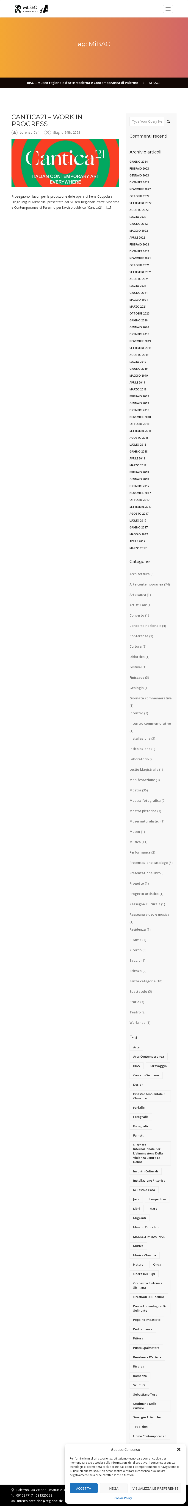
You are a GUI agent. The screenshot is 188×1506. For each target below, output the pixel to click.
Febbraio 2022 (139, 244)
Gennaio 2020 (139, 327)
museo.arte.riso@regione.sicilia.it (44, 1501)
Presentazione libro (145, 873)
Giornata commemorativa (151, 698)
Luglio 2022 (138, 217)
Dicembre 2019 (139, 334)
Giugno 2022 (139, 224)
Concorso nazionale (145, 625)
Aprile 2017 (137, 541)
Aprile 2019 (137, 382)
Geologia (137, 688)
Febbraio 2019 (139, 396)
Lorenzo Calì (29, 132)
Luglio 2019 (138, 362)
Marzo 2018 (138, 465)
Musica (135, 842)
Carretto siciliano (146, 1075)
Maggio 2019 (139, 376)
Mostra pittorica (143, 811)
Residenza (138, 929)
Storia (134, 1002)
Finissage (137, 677)
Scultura (139, 1385)
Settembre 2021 (141, 272)
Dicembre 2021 (139, 251)
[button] (179, 1449)
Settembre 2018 (141, 431)
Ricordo (136, 950)
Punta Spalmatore (146, 1348)
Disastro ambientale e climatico (149, 1096)
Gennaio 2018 (139, 479)
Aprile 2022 (137, 237)
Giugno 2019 (139, 369)
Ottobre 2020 (139, 313)
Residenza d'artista (147, 1357)
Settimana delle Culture (145, 1406)
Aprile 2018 (137, 458)
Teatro (135, 1012)
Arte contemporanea (146, 584)
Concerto (137, 615)
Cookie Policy (123, 1498)
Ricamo (135, 940)
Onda (157, 1264)
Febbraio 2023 (139, 168)
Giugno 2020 (139, 320)
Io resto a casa (144, 1190)
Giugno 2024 (139, 162)
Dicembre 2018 (139, 410)
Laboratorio (139, 759)
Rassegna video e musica (149, 914)
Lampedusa (157, 1199)
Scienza (136, 971)
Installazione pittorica (149, 1180)
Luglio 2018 (138, 445)
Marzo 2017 (138, 548)
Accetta (83, 1488)
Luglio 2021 (138, 286)
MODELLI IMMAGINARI (149, 1237)
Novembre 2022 (140, 189)
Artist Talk (138, 605)
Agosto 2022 (139, 210)
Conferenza (139, 636)
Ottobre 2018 (139, 424)
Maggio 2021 (139, 300)
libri (136, 1208)
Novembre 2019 (140, 341)
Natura (138, 1264)
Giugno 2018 (139, 451)
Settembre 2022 (141, 203)
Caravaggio (158, 1066)
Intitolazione (140, 749)
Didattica (137, 657)
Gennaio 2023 (139, 175)
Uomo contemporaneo (149, 1436)
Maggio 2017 (139, 534)
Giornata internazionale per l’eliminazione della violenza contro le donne (148, 1153)
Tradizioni (141, 1427)
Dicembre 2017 (139, 486)
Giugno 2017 (139, 527)
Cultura (136, 646)
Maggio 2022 (139, 231)
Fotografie (141, 1126)
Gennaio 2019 (139, 403)
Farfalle (139, 1107)
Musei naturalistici (145, 821)
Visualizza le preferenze (156, 1488)
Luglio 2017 (138, 520)
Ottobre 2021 (139, 265)
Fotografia (141, 1117)
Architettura (140, 574)
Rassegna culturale (145, 904)
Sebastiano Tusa (145, 1394)
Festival (136, 667)
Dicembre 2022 (139, 182)
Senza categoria (143, 981)
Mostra (135, 790)
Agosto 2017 (139, 514)
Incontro (136, 713)
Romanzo (140, 1376)
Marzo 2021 (138, 307)
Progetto (137, 883)
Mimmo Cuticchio (145, 1227)
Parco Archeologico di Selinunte (149, 1308)
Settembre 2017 (141, 507)
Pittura (138, 1338)
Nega (113, 1488)
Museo (135, 831)
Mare (153, 1208)
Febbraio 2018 (139, 472)
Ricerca (138, 1366)
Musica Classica (144, 1255)
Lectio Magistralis (144, 769)
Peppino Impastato (146, 1320)
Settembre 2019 (141, 348)
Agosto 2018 (139, 438)
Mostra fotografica (145, 800)
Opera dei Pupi (144, 1274)
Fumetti (138, 1135)
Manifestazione (142, 780)
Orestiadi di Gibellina (149, 1297)
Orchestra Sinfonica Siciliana (147, 1285)
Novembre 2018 (140, 417)
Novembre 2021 (140, 258)
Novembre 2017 (140, 493)
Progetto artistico (144, 893)
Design (138, 1084)
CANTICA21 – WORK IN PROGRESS (47, 120)
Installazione (140, 738)
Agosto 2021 (139, 279)
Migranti (139, 1218)
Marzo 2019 (138, 389)
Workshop (138, 1022)
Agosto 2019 (139, 355)
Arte (136, 1047)
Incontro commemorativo (150, 723)
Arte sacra (138, 594)
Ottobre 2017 (139, 500)
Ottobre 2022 (139, 196)
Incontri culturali (145, 1171)
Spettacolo (138, 991)
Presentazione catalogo (149, 862)
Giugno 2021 (139, 293)
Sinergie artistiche (147, 1417)
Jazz (136, 1199)
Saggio (135, 960)
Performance (140, 852)
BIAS (136, 1066)
